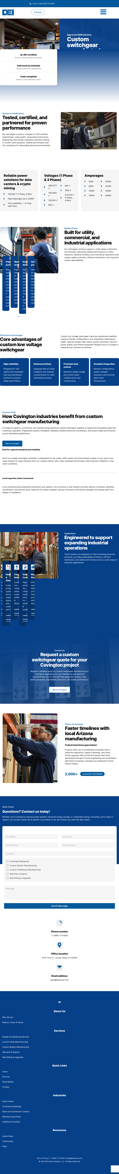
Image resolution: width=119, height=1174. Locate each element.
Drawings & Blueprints (19, 861)
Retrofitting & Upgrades (20, 878)
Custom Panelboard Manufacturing (25, 870)
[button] (89, 131)
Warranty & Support (18, 874)
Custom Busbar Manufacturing (23, 865)
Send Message (59, 906)
